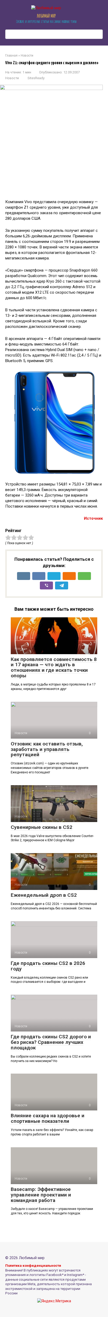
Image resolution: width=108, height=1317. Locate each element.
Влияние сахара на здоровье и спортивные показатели (47, 1118)
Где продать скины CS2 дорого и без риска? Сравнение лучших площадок (51, 1042)
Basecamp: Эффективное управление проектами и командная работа (41, 1194)
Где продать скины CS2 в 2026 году (48, 966)
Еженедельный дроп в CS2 (44, 895)
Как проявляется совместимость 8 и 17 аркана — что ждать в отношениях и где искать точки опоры (54, 667)
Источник (93, 518)
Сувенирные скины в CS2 (41, 827)
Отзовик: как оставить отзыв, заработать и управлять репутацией (47, 749)
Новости (12, 78)
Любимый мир (46, 16)
